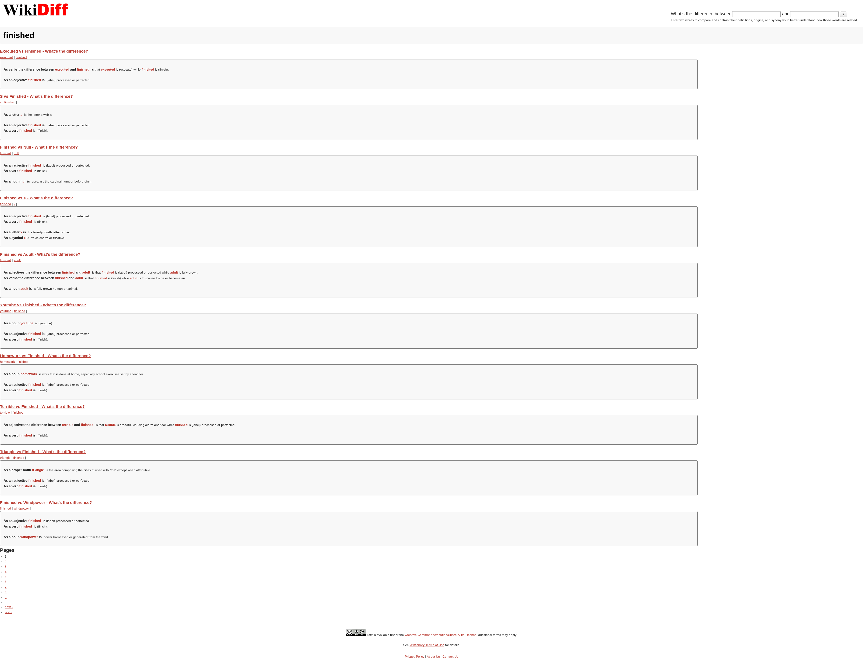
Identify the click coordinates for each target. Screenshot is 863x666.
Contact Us (450, 656)
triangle (5, 457)
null (16, 153)
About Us (433, 656)
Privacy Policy (414, 656)
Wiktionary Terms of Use (427, 645)
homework (7, 361)
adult (17, 260)
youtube (5, 311)
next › (9, 607)
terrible (5, 412)
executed (6, 57)
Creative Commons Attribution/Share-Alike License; (441, 635)
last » (8, 612)
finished (21, 57)
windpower (21, 508)
